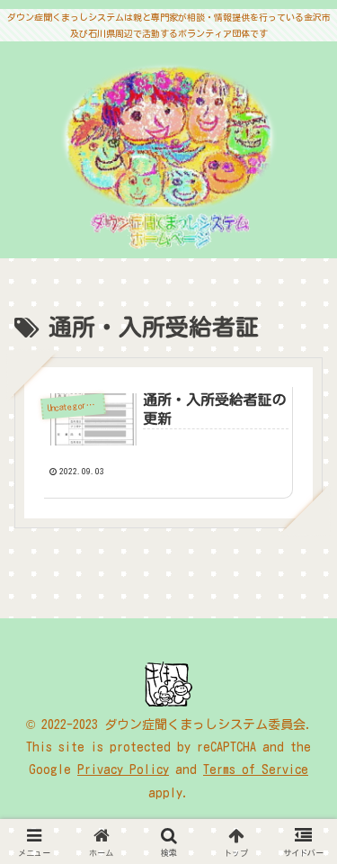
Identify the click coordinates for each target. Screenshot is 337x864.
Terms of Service (255, 769)
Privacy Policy (123, 769)
